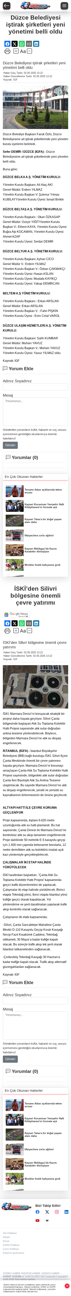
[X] (47, 1212)
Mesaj (8, 395)
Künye (6, 1241)
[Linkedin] (66, 1212)
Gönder (10, 445)
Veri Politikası (10, 1233)
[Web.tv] (47, 1221)
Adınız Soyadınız (17, 381)
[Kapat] (67, 1285)
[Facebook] (37, 1212)
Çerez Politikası (11, 1249)
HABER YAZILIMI (12, 1276)
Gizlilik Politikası (11, 1245)
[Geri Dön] (6, 6)
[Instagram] (57, 1212)
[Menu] (64, 6)
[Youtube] (37, 1221)
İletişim (6, 1237)
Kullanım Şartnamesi (13, 1253)
